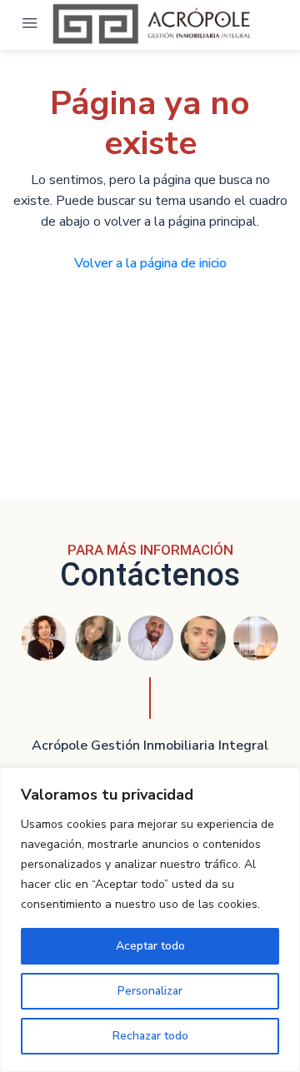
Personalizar (150, 991)
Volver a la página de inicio (150, 263)
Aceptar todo (150, 946)
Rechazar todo (150, 1036)
